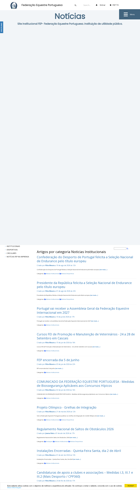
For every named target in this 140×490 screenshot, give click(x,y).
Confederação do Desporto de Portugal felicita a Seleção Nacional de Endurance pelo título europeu (85, 259)
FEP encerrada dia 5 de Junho (58, 360)
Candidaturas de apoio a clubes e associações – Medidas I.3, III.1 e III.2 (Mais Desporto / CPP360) (85, 474)
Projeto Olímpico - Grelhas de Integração (66, 407)
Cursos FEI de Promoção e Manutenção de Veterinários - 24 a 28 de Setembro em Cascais (86, 336)
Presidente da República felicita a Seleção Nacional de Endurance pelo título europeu (84, 285)
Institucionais (13, 246)
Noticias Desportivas (67, 273)
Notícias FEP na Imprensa (18, 257)
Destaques (49, 441)
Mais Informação (14, 487)
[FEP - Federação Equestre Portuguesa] (13, 5)
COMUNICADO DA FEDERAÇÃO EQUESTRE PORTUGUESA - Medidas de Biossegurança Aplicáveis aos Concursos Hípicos (85, 384)
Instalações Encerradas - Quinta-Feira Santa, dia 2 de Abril (79, 451)
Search (75, 5)
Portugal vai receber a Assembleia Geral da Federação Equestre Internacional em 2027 (83, 310)
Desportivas (12, 250)
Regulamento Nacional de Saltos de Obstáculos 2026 (75, 429)
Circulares (11, 253)
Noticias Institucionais (52, 273)
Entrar (102, 5)
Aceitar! (131, 485)
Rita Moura (50, 265)
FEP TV (116, 5)
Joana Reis (49, 433)
